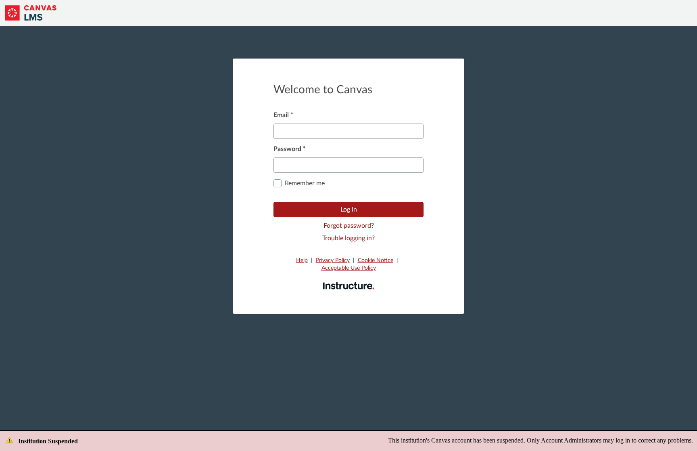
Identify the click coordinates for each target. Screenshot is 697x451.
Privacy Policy (333, 260)
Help (302, 260)
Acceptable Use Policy (348, 268)
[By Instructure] (348, 285)
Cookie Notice (375, 260)
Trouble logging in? (348, 238)
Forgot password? (348, 225)
